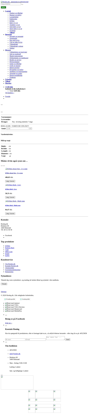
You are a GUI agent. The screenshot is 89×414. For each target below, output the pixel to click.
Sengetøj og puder (16, 73)
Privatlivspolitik (10, 299)
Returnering (9, 272)
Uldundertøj (14, 44)
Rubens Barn (9, 248)
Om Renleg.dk (10, 264)
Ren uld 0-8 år (14, 40)
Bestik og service (15, 60)
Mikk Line (8, 252)
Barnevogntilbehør (16, 75)
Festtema (13, 77)
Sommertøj (13, 38)
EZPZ (7, 256)
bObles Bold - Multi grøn (12, 205)
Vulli (7, 250)
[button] (9, 87)
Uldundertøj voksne (16, 46)
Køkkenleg (13, 19)
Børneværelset (14, 68)
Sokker (12, 48)
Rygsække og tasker (16, 70)
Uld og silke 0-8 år (16, 42)
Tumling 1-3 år (15, 25)
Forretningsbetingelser (12, 270)
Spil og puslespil (15, 54)
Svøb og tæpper (15, 66)
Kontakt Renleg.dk (11, 266)
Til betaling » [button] (9, 93)
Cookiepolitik (26, 299)
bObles (12, 21)
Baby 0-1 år (14, 23)
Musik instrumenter (16, 56)
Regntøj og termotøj (16, 36)
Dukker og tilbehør (16, 13)
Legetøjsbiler (14, 17)
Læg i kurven (10, 181)
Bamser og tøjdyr (15, 15)
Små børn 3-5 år (15, 27)
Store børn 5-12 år (16, 29)
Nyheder (13, 31)
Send (67, 339)
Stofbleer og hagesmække (18, 71)
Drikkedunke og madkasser (19, 58)
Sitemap (3, 292)
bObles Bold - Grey (11, 189)
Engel (7, 254)
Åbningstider (9, 268)
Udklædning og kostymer (18, 52)
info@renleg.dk (6, 232)
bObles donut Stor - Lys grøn (14, 173)
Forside (7, 96)
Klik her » (8, 323)
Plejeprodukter (15, 62)
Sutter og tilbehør (15, 64)
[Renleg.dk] (14, 2)
